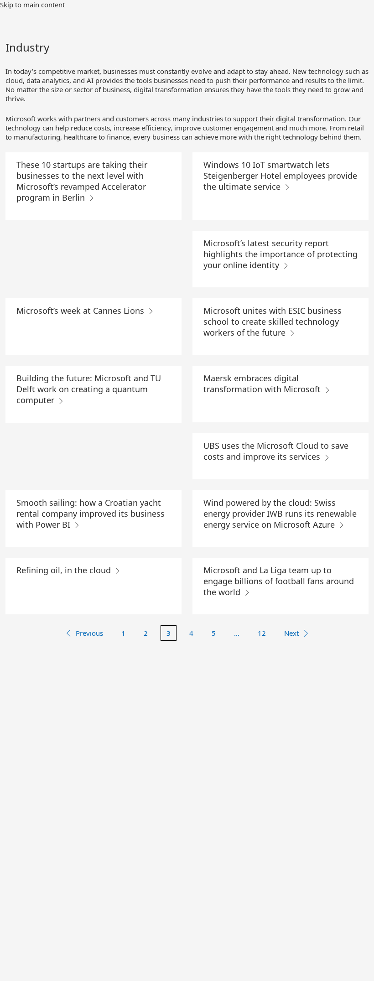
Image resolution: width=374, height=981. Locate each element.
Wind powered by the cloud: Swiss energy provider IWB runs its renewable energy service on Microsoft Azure (280, 513)
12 (262, 633)
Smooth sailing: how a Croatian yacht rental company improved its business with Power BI (90, 513)
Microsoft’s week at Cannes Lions (81, 310)
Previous (89, 633)
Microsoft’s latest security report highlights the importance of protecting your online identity (280, 254)
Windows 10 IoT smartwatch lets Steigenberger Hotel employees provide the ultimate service (280, 175)
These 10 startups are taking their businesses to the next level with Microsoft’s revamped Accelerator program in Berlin (81, 181)
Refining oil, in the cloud (64, 570)
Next (291, 633)
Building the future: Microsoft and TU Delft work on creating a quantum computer (88, 389)
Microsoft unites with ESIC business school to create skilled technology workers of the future (272, 321)
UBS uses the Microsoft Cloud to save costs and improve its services (275, 451)
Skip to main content (32, 4)
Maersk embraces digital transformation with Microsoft (263, 383)
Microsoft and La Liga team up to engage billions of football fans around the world (278, 581)
